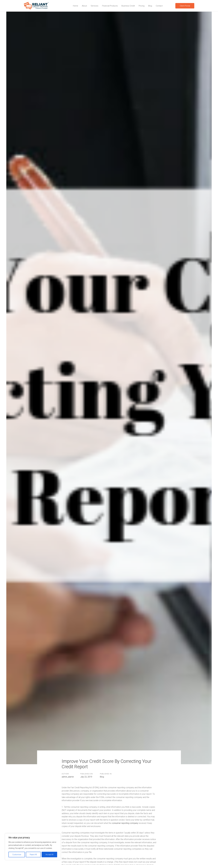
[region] (33, 846)
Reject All (33, 855)
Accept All (49, 855)
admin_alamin (68, 777)
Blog (102, 777)
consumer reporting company (125, 823)
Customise (16, 855)
